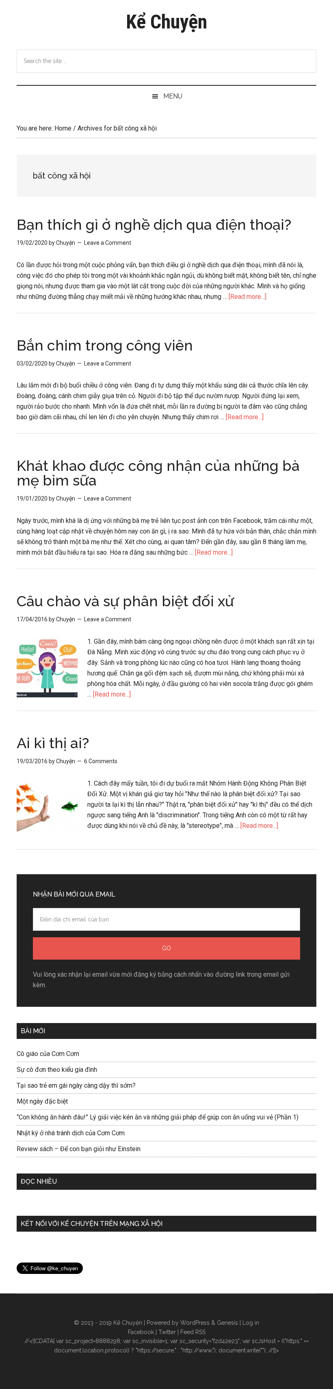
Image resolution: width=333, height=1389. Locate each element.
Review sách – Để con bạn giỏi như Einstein (79, 1149)
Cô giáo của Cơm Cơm (48, 1054)
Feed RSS (192, 1332)
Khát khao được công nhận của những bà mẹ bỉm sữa (158, 473)
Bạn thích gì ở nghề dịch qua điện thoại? (154, 224)
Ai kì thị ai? (53, 742)
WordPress (195, 1322)
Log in (250, 1322)
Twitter (167, 1332)
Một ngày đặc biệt (42, 1101)
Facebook (141, 1332)
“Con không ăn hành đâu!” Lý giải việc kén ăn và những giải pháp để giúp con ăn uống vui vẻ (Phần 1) (157, 1117)
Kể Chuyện (166, 21)
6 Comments (100, 761)
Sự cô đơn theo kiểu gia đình (57, 1069)
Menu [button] (172, 96)
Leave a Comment (107, 242)
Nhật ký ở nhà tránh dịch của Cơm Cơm (71, 1133)
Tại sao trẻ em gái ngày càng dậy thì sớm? (76, 1085)
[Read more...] (247, 296)
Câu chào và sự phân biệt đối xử (125, 601)
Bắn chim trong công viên (105, 345)
